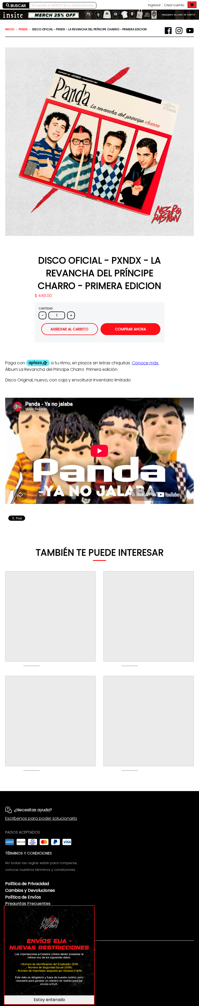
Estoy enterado (49, 1000)
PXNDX (23, 29)
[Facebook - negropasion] (168, 30)
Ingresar (154, 5)
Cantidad (46, 308)
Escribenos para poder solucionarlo (41, 818)
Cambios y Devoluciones (30, 890)
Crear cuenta (174, 5)
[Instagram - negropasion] (179, 30)
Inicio (9, 29)
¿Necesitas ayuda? (33, 810)
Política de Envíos (23, 897)
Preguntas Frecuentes (28, 904)
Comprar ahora (130, 329)
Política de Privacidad (27, 884)
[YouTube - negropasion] (190, 30)
